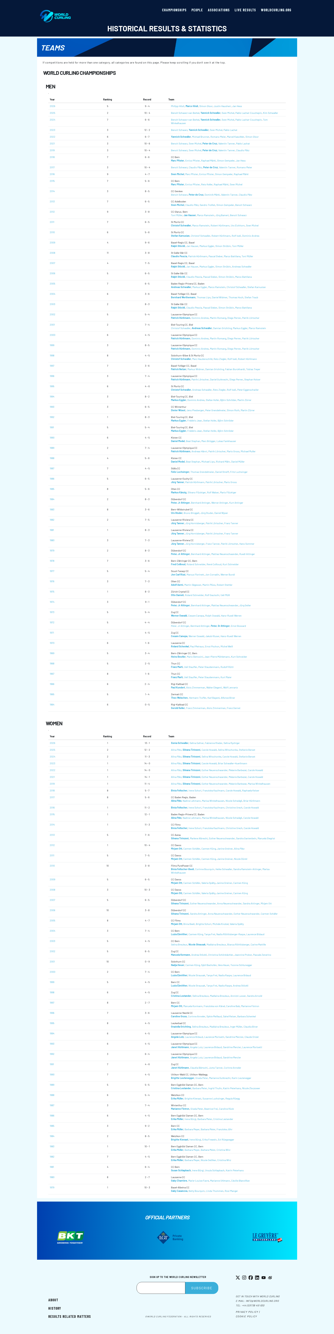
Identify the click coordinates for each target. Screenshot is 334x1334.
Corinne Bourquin (204, 869)
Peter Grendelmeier (215, 410)
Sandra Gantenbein (246, 838)
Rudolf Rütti (227, 666)
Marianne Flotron (250, 1006)
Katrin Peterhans (232, 1088)
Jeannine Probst (243, 954)
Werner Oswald (179, 615)
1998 (52, 355)
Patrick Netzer (178, 369)
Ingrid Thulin (215, 1088)
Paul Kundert (178, 687)
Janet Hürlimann (180, 1047)
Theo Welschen (179, 697)
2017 (52, 167)
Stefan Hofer (212, 399)
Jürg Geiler (245, 605)
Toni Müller (176, 215)
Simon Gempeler (226, 160)
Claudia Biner (251, 1026)
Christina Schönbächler (220, 954)
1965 (52, 694)
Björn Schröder (228, 399)
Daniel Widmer (219, 297)
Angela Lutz (177, 1036)
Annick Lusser (238, 995)
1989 (52, 447)
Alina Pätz (176, 749)
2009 (52, 242)
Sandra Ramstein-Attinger (247, 869)
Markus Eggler (207, 245)
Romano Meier (218, 136)
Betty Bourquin (197, 1190)
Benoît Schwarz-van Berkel (185, 112)
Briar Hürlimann (251, 800)
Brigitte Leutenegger (182, 1077)
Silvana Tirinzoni (191, 749)
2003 (52, 304)
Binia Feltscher (179, 790)
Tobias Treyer (253, 369)
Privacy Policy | (248, 1311)
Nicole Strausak (197, 944)
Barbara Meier (199, 1088)
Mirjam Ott (176, 848)
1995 (52, 386)
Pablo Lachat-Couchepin (248, 112)
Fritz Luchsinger (239, 471)
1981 (52, 529)
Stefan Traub (251, 297)
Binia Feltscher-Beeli (182, 869)
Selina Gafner (197, 742)
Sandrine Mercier (234, 1036)
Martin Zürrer (244, 399)
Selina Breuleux (179, 944)
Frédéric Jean (194, 420)
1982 (52, 519)
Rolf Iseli (236, 235)
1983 (52, 509)
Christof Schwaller (181, 225)
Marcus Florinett (195, 574)
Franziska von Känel (214, 1006)
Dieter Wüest (178, 410)
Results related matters (69, 1316)
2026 (52, 106)
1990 (52, 437)
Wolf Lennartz (230, 687)
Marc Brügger (208, 441)
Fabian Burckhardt (235, 369)
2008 (52, 252)
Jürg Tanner (177, 482)
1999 (52, 345)
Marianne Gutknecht (219, 1077)
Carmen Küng (208, 848)
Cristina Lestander (181, 995)
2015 (52, 180)
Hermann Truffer (197, 697)
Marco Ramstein (205, 215)
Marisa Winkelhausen (259, 783)
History (54, 1308)
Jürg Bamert (222, 215)
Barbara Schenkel (246, 1016)
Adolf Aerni (177, 584)
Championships (174, 10)
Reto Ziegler (220, 358)
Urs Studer (176, 512)
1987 (52, 468)
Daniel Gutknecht (219, 379)
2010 (52, 232)
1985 (52, 488)
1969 (52, 653)
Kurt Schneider (231, 564)
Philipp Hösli (177, 106)
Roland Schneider (196, 564)
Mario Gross (233, 451)
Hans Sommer (246, 543)
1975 (52, 591)
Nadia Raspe (225, 975)
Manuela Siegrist (266, 838)
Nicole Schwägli (234, 800)
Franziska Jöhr (224, 1129)
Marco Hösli (192, 106)
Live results (245, 10)
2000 (52, 334)
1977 (52, 571)
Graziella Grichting (181, 1026)
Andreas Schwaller (242, 266)
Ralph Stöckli (178, 245)
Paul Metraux (197, 646)
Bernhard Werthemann (183, 297)
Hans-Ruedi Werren (231, 615)
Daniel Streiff (222, 471)
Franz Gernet (233, 708)
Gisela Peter (201, 1077)
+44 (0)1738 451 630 (253, 1305)
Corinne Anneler (196, 1016)
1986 (52, 478)
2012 (52, 211)
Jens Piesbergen (195, 410)
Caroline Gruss (179, 1016)
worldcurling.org (276, 10)
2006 (52, 273)
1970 (52, 642)
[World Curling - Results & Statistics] (55, 11)
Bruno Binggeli (191, 512)
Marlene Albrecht (199, 838)
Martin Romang (218, 317)
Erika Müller (177, 1098)
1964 (52, 704)
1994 (52, 396)
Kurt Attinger (236, 502)
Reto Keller (207, 184)
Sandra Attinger (251, 903)
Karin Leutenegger (241, 1077)
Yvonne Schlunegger (241, 965)
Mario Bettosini (195, 656)
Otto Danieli (177, 595)
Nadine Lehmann (192, 800)
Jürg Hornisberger (195, 523)
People (197, 10)
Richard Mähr (223, 461)
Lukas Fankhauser (226, 441)
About (53, 1300)
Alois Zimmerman (195, 687)
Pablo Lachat (230, 129)
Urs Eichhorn (238, 225)
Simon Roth (233, 410)
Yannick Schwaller (210, 112)
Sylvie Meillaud (214, 1016)
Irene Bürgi (190, 1119)
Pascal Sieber (216, 256)
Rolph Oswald (212, 615)
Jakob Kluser (212, 636)
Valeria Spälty (208, 882)
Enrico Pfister (192, 160)
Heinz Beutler (178, 656)
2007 (52, 263)
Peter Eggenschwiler (248, 389)
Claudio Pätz (242, 150)
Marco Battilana (232, 256)
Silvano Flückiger (197, 492)
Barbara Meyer (192, 1129)
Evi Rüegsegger (226, 1139)
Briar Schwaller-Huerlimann (232, 763)
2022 (52, 136)
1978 (52, 560)
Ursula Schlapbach (215, 1170)
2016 (52, 174)
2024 (52, 119)
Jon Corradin (212, 574)
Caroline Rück (226, 1108)
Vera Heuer (223, 965)
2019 (52, 150)
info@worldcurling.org (262, 1300)
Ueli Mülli (225, 595)
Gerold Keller (178, 708)
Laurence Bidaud (255, 934)
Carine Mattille (258, 944)
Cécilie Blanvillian (240, 1180)
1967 (52, 673)
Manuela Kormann (180, 954)
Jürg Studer (207, 512)
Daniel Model (178, 441)
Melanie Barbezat (238, 770)
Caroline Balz (233, 1006)
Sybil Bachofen (209, 965)
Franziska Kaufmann (214, 790)
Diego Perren (234, 317)
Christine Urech (234, 807)
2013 (52, 201)
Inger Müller (236, 1026)
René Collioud (214, 564)
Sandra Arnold (254, 995)
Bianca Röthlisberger (238, 944)
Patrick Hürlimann (197, 256)
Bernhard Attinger (200, 502)
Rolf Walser (213, 492)
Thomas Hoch (236, 297)
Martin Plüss (209, 584)
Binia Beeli (189, 923)
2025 (52, 112)
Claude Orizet (252, 1036)
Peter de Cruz (209, 143)
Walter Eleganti (214, 687)
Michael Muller (248, 451)
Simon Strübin (223, 245)
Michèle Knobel (221, 923)
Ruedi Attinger (247, 553)
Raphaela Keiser (250, 790)
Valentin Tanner (226, 143)
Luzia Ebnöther (179, 934)
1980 (52, 540)
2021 (52, 143)
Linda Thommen (215, 1190)
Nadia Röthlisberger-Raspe (230, 934)
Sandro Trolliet (207, 204)
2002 (52, 314)
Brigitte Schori (203, 923)
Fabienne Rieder (213, 742)
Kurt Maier (226, 677)
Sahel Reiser (229, 1016)
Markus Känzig (178, 492)
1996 (52, 375)
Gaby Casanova (179, 1190)
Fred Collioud (178, 564)
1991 (52, 427)
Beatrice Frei (211, 1108)
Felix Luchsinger (180, 471)
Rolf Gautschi (212, 595)
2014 (52, 191)
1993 (52, 406)
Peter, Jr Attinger (180, 502)
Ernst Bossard (238, 625)
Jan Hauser (190, 215)
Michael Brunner (200, 136)
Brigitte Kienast (193, 1098)
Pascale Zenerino (262, 954)
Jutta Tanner (216, 1067)
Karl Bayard (214, 697)
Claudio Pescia (179, 256)
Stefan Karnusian (180, 235)
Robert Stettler (224, 584)
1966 (52, 683)
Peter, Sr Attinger (220, 625)
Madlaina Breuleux (216, 944)
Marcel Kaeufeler (235, 136)
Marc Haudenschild (202, 358)
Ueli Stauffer (190, 666)
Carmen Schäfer (191, 848)
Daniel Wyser (221, 512)
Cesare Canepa (196, 615)
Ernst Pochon (212, 646)
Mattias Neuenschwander (224, 553)
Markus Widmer (196, 369)
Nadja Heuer (177, 965)
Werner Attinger (219, 502)
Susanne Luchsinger (213, 1098)
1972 (52, 622)
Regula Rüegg (232, 1098)
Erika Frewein (209, 1139)
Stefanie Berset (247, 749)
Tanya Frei (209, 934)
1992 (52, 417)
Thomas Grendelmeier (202, 471)
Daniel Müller (238, 461)
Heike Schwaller (224, 869)
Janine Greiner (225, 848)
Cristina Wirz (223, 1149)
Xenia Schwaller (179, 742)
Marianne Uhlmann (220, 1180)
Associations (219, 10)
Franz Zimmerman (195, 708)
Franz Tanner (231, 523)
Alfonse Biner (228, 697)
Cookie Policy (246, 1316)
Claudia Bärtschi (199, 1067)
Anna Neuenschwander (229, 903)
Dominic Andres (250, 235)
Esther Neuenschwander (215, 770)
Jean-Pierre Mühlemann (217, 656)
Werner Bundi (228, 574)
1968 (52, 663)
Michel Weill (227, 646)
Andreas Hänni (199, 451)
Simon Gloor (206, 106)
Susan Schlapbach (181, 1170)
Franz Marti (177, 666)
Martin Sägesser (192, 584)
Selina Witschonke (228, 749)
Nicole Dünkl (240, 858)
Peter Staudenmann (208, 666)
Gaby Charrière (179, 1180)
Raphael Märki (208, 160)
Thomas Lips (204, 297)
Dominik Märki (212, 194)
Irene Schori (195, 790)
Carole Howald (209, 749)
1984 (52, 499)
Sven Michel (228, 112)
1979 (52, 550)
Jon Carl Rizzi (178, 574)
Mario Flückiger (228, 492)
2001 (52, 324)
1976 (52, 581)
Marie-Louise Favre (198, 1180)
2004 (52, 293)
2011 (52, 221)
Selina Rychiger (232, 742)
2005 (52, 283)
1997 (52, 365)
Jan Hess (237, 106)
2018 (52, 157)
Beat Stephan (193, 441)
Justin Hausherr (222, 106)
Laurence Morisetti (214, 1036)
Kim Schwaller (270, 112)
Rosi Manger (231, 1190)
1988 (52, 458)
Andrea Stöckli (199, 954)
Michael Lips (208, 461)
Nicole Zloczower (251, 1088)
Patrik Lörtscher (250, 317)
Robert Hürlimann (220, 225)
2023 (52, 129)
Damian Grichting (222, 328)
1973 (52, 612)
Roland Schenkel (180, 646)
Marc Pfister (177, 160)
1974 (52, 601)
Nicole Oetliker (208, 1160)
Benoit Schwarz (179, 129)
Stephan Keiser (252, 379)
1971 (52, 632)
